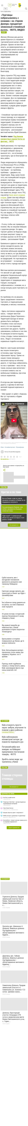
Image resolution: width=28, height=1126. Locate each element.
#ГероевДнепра (20, 447)
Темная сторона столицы (12, 777)
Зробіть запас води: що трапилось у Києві (12, 760)
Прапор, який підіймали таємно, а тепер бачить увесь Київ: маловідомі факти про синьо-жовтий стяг (13, 667)
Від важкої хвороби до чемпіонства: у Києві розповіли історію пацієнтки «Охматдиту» (13, 628)
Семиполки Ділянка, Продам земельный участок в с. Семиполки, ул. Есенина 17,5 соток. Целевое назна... (13, 988)
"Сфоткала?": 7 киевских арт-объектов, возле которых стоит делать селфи (13, 517)
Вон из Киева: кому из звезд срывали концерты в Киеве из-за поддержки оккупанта (13, 500)
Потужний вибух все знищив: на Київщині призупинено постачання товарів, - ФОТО (13, 751)
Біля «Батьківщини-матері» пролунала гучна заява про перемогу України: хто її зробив (12, 653)
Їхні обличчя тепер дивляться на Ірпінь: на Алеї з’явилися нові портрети (13, 604)
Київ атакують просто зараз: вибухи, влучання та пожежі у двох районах (14, 727)
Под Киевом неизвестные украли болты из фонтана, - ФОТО (13, 139)
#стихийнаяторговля (10, 447)
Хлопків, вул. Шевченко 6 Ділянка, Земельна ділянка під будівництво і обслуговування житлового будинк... (13, 930)
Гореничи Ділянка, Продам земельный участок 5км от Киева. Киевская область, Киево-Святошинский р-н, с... (13, 901)
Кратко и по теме (11, 492)
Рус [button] (6, 8)
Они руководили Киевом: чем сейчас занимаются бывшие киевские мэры (12, 509)
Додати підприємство (14, 827)
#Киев (2, 447)
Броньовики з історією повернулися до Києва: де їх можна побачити (13, 641)
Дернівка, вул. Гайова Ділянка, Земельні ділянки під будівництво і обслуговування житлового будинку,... (13, 960)
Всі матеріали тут (14, 525)
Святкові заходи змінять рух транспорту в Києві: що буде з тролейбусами (13, 593)
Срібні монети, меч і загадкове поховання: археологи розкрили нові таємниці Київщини (12, 581)
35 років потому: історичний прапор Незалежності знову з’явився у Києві (13, 616)
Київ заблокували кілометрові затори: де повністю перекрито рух (12, 739)
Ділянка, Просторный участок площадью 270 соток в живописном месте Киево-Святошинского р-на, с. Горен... (13, 1017)
